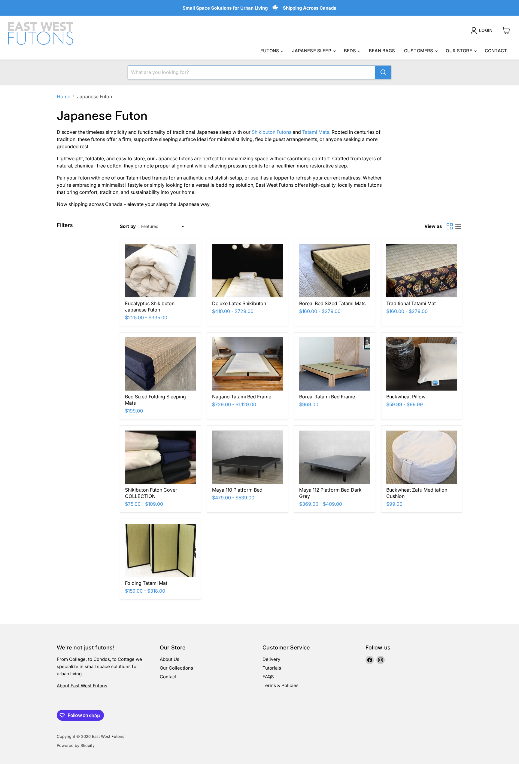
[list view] (458, 226)
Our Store (459, 51)
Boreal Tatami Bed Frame (327, 397)
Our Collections (176, 668)
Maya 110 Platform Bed (237, 490)
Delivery (271, 659)
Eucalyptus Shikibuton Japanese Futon (150, 306)
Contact (496, 51)
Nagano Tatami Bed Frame (241, 397)
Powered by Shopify (76, 745)
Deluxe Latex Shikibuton (239, 303)
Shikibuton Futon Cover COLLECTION (151, 493)
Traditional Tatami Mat (411, 303)
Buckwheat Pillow (406, 397)
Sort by (128, 226)
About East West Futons (82, 686)
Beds (350, 51)
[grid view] (449, 226)
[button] (483, 30)
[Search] (383, 72)
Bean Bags (382, 51)
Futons (270, 51)
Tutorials (272, 668)
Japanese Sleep (312, 51)
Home (63, 96)
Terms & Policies (281, 685)
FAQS (268, 677)
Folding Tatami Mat (146, 583)
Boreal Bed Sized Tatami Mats (332, 303)
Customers (419, 51)
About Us (169, 659)
